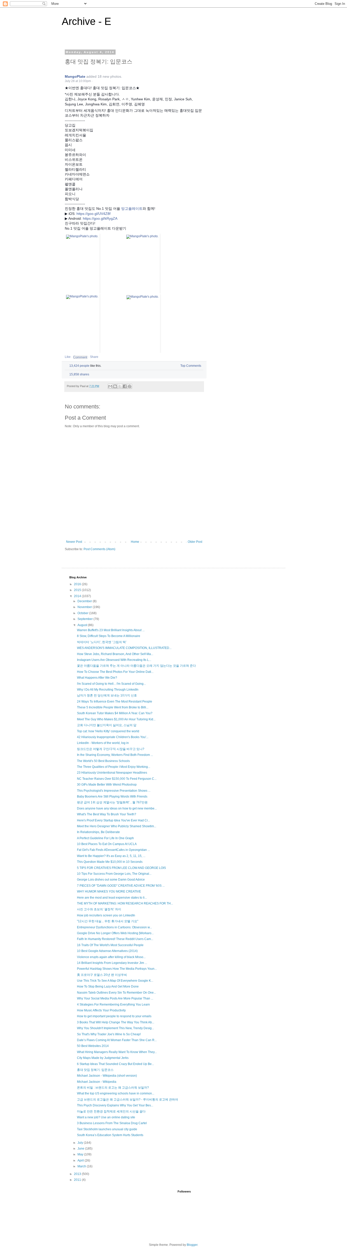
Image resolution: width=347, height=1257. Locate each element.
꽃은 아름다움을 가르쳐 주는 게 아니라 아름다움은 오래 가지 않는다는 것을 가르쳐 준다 (136, 665)
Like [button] (68, 357)
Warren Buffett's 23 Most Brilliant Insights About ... (111, 630)
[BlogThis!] (115, 386)
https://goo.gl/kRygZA (100, 218)
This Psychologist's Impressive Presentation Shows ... (113, 790)
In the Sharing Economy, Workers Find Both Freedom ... (115, 755)
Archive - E (86, 21)
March (82, 1166)
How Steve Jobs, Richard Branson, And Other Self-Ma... (115, 654)
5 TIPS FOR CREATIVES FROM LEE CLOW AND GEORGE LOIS (121, 868)
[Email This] (110, 386)
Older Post (195, 542)
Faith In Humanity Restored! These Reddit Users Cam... (115, 939)
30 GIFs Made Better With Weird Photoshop (107, 784)
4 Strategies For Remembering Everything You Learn (113, 1004)
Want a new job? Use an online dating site (106, 1117)
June (81, 1148)
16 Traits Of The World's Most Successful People (110, 945)
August (82, 625)
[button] (95, 81)
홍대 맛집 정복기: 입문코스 (95, 1070)
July (80, 1142)
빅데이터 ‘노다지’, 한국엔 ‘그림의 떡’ (102, 642)
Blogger (192, 1245)
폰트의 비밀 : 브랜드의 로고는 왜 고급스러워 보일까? (113, 1087)
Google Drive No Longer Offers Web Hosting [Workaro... (115, 933)
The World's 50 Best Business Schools (103, 761)
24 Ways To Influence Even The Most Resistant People (114, 701)
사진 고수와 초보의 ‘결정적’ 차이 (99, 909)
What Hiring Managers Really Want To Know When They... (117, 1052)
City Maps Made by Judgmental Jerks (103, 1058)
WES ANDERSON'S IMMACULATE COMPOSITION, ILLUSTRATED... (124, 648)
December (85, 601)
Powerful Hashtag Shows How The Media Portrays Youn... (117, 968)
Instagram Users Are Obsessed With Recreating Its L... (114, 660)
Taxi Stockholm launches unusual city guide (107, 1129)
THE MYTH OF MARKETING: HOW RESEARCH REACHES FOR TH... (125, 903)
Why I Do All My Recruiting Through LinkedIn (107, 689)
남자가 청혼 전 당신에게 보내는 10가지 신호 (107, 695)
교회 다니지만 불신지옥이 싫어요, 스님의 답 (106, 725)
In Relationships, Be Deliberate (98, 832)
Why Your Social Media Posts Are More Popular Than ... (115, 998)
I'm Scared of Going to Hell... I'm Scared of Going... (111, 684)
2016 (78, 584)
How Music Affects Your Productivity (101, 1010)
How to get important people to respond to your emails (114, 1016)
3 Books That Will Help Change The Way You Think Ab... (115, 1022)
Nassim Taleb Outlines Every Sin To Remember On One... (116, 992)
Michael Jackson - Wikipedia (96, 1082)
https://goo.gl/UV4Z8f (93, 214)
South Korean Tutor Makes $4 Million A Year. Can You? (114, 713)
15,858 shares (79, 374)
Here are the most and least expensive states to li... (112, 897)
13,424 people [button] (79, 366)
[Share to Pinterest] (129, 386)
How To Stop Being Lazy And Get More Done (108, 986)
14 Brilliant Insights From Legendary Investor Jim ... (112, 963)
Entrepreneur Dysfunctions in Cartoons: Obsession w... (114, 927)
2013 (78, 1174)
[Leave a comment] (80, 357)
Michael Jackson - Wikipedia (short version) (107, 1075)
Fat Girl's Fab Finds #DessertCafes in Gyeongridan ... (113, 850)
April (81, 1160)
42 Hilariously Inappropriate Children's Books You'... (112, 737)
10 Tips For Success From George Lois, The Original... (114, 874)
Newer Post (74, 542)
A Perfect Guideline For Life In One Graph (105, 838)
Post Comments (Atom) (99, 549)
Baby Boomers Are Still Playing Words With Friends (112, 796)
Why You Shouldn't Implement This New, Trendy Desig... (115, 1028)
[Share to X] (119, 386)
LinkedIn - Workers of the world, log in (103, 743)
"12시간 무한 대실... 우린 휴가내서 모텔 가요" (107, 921)
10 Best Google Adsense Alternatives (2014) (107, 951)
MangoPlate (75, 76)
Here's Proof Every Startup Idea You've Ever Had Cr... (113, 820)
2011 (78, 1180)
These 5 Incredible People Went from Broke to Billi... (112, 707)
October (83, 613)
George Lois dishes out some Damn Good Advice (111, 879)
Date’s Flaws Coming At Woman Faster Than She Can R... (117, 1040)
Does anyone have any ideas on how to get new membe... (117, 808)
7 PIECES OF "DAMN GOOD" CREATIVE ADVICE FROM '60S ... (121, 885)
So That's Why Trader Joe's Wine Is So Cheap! (109, 1034)
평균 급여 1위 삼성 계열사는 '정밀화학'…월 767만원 (112, 802)
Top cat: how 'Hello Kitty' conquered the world (108, 731)
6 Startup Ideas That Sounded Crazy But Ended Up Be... (115, 1064)
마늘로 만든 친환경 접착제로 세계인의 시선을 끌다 (111, 1111)
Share (94, 357)
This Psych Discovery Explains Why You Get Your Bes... (115, 1105)
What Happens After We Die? (97, 677)
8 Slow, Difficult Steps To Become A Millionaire (108, 636)
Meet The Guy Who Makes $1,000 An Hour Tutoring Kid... (116, 719)
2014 (78, 596)
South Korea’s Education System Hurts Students (110, 1135)
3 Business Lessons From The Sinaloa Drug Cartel (112, 1123)
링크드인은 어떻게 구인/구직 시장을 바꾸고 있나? (110, 749)
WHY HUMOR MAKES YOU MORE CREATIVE (109, 891)
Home (135, 542)
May (80, 1154)
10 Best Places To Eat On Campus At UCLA (107, 844)
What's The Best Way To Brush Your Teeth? (106, 814)
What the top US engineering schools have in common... (115, 1093)
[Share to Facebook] (124, 386)
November (85, 607)
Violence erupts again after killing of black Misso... (111, 957)
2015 (78, 590)
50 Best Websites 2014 (93, 1046)
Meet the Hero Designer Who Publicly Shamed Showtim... (116, 826)
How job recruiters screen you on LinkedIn (106, 915)
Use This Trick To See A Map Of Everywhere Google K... (115, 980)
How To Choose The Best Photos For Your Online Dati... (115, 672)
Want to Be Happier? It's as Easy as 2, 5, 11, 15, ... (111, 856)
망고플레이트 (132, 208)
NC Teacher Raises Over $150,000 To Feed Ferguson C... (116, 779)
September (85, 619)
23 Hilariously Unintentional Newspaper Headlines (112, 772)
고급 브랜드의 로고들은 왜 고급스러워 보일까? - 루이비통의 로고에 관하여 (127, 1099)
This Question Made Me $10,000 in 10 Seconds (110, 862)
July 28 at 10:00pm (78, 81)
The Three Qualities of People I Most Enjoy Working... (113, 767)
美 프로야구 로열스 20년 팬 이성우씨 (102, 975)
